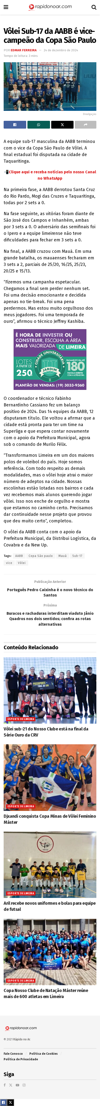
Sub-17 (77, 556)
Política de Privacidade (21, 1059)
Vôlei (22, 563)
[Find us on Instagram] (24, 1085)
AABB (19, 556)
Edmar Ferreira (24, 50)
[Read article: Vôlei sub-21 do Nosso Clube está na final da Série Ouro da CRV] (50, 690)
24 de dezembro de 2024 (61, 50)
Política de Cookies (43, 1053)
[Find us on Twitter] (10, 1085)
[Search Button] (94, 7)
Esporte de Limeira (21, 719)
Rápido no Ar (21, 1039)
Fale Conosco (13, 1053)
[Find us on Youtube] (17, 1085)
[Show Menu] (6, 7)
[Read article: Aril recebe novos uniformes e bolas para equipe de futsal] (50, 865)
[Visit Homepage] (50, 7)
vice (9, 563)
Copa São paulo (41, 556)
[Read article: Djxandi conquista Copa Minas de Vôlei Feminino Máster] (50, 777)
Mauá (62, 556)
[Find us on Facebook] (5, 1085)
